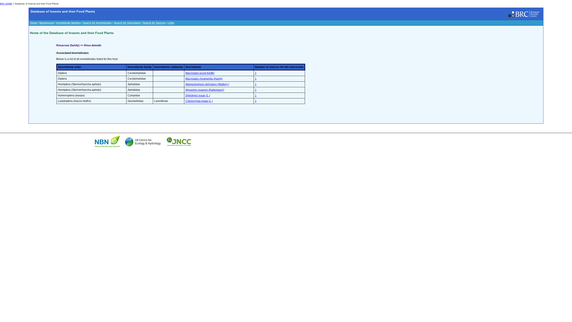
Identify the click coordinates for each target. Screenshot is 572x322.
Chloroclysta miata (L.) (199, 101)
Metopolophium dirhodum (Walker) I (207, 84)
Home (33, 22)
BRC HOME (6, 3)
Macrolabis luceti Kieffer (199, 73)
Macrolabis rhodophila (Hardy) (204, 78)
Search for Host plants (127, 22)
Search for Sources (154, 22)
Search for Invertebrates (97, 22)
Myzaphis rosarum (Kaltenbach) (204, 89)
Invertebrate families (68, 22)
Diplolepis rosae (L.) (197, 95)
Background (46, 22)
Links (171, 22)
